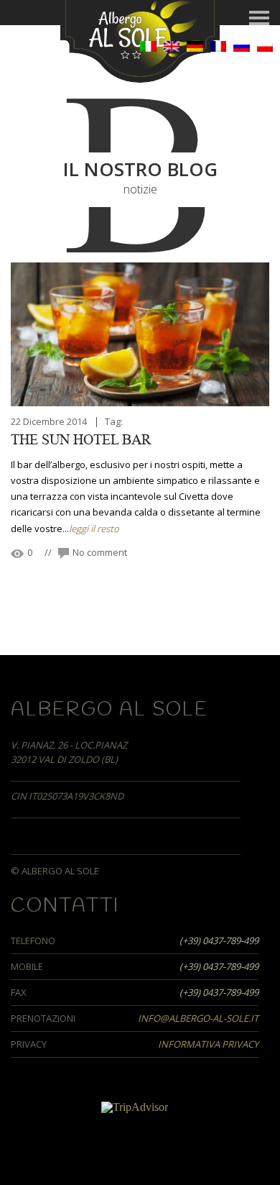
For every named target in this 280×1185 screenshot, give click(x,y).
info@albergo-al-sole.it (198, 1018)
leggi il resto (94, 528)
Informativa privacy (208, 1044)
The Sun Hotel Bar (81, 440)
